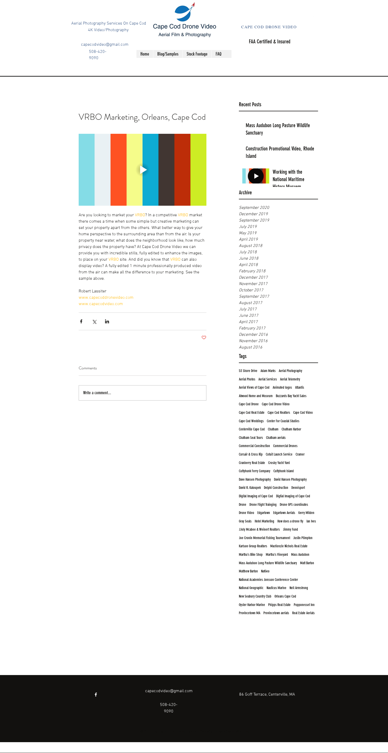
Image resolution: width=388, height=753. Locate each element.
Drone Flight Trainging (263, 504)
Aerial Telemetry (290, 379)
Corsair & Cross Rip (251, 454)
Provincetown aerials (276, 613)
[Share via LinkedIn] (107, 321)
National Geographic (251, 588)
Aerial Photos (247, 379)
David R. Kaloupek (250, 487)
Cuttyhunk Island (283, 471)
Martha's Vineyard (277, 554)
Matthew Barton (248, 571)
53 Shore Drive (248, 371)
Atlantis (299, 387)
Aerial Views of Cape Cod (254, 387)
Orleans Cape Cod (285, 596)
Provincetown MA (249, 613)
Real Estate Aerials (303, 613)
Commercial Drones (285, 446)
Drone (242, 504)
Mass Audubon (300, 554)
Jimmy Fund (290, 529)
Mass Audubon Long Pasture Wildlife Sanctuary (268, 563)
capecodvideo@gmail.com (105, 44)
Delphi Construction (276, 487)
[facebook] (315, 18)
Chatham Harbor (291, 429)
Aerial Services (267, 379)
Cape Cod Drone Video (276, 404)
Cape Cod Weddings (251, 421)
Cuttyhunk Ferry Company (254, 471)
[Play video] (142, 170)
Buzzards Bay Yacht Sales (291, 396)
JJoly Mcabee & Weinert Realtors (259, 529)
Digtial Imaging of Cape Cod (293, 496)
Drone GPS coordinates (294, 504)
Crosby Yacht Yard (279, 463)
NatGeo (265, 571)
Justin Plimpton (303, 538)
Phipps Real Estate (279, 605)
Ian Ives (311, 521)
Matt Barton (307, 563)
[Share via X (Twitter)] (94, 321)
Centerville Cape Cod (252, 429)
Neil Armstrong (299, 588)
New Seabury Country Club (255, 596)
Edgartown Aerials (284, 513)
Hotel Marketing (264, 521)
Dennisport (298, 487)
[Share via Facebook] (81, 321)
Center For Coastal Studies (283, 421)
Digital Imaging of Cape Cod (256, 496)
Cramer (300, 454)
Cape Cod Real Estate (251, 412)
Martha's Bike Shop (251, 554)
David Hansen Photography (290, 479)
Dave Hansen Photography (255, 479)
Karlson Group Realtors (253, 546)
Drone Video (246, 513)
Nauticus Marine (276, 588)
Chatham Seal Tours (251, 437)
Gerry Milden (306, 513)
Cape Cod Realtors (279, 412)
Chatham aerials (276, 437)
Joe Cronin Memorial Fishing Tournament (264, 538)
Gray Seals (245, 521)
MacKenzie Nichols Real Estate (288, 546)
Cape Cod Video (303, 412)
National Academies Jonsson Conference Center (268, 579)
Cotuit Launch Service (279, 454)
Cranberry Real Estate (252, 463)
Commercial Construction (254, 446)
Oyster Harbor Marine (252, 605)
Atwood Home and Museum (256, 396)
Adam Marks (268, 371)
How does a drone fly (290, 521)
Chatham (273, 429)
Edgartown (263, 513)
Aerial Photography (290, 371)
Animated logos (282, 387)
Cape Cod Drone (249, 404)
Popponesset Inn (304, 605)
